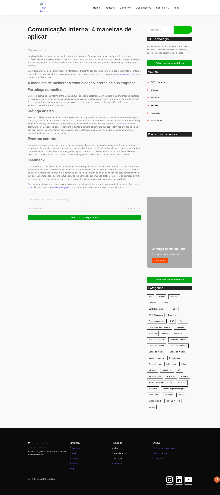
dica (30, 187)
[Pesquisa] (183, 30)
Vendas (154, 105)
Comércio (125, 7)
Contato (73, 453)
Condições (158, 458)
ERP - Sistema (158, 82)
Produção (155, 113)
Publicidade (116, 463)
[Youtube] (188, 480)
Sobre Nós (75, 448)
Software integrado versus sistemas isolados (167, 153)
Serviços (74, 463)
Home (96, 7)
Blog (176, 7)
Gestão (154, 90)
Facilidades (156, 120)
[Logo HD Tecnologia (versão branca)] (41, 445)
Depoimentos (143, 7)
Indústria (110, 7)
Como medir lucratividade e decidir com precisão (169, 167)
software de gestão (60, 187)
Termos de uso (160, 453)
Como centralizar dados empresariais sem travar (168, 182)
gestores (123, 123)
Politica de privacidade (164, 448)
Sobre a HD (162, 7)
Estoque (155, 97)
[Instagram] (169, 480)
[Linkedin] (179, 480)
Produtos (74, 458)
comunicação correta (127, 74)
